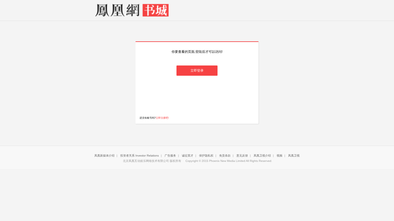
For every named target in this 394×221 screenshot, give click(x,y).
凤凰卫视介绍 (262, 155)
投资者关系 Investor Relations (139, 155)
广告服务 (170, 155)
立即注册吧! (162, 117)
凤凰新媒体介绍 (104, 155)
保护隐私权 (206, 155)
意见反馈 (242, 155)
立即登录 (197, 70)
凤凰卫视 (294, 155)
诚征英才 (187, 155)
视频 (279, 155)
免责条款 (225, 155)
